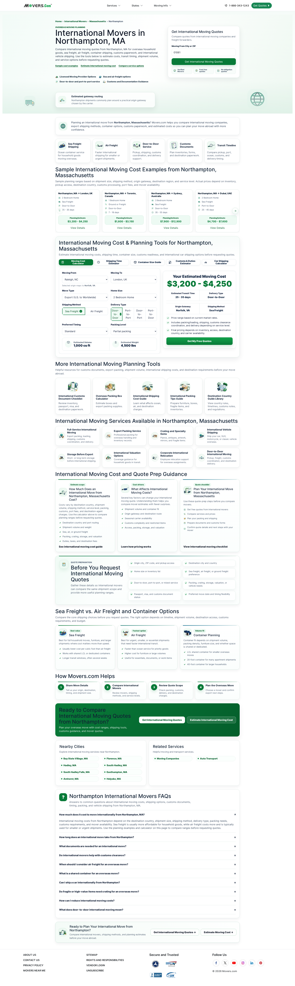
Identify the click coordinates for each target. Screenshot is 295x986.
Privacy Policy (33, 965)
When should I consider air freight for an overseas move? (147, 864)
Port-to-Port (128, 314)
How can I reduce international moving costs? (147, 900)
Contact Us (31, 960)
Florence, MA (114, 758)
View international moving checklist (205, 546)
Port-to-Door (151, 314)
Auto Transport (209, 758)
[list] (147, 211)
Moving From (69, 272)
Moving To (116, 272)
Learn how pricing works (136, 546)
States (135, 5)
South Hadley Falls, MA (76, 772)
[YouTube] (234, 963)
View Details (78, 227)
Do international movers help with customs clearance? (147, 855)
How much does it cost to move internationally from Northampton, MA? (147, 814)
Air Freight (96, 311)
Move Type (68, 290)
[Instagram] (243, 963)
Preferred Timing (71, 324)
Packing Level (118, 324)
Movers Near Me (34, 970)
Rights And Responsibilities (105, 960)
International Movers (75, 21)
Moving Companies (168, 758)
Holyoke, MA (114, 778)
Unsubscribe (95, 970)
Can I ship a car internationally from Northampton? (147, 882)
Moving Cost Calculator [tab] (78, 262)
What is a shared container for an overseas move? (147, 873)
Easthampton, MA (117, 772)
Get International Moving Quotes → (175, 932)
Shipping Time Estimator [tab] (114, 262)
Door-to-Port (139, 314)
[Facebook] (216, 963)
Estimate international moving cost (98, 66)
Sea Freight (71, 311)
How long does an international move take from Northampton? (147, 837)
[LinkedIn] (252, 963)
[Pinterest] (261, 963)
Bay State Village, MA (75, 758)
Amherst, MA (71, 778)
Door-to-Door (115, 314)
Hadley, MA (69, 765)
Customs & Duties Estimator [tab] (185, 262)
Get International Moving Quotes (204, 61)
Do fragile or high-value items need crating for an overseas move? (147, 891)
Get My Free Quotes (199, 341)
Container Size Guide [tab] (149, 262)
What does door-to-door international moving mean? (147, 909)
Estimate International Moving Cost (211, 719)
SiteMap (91, 954)
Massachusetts (97, 21)
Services (112, 5)
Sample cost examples (66, 66)
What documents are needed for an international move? (147, 846)
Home (58, 21)
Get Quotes (260, 5)
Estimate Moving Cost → (218, 932)
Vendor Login (95, 965)
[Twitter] (225, 963)
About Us (29, 954)
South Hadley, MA (117, 765)
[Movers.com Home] (37, 6)
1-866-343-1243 (238, 5)
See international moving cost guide (81, 546)
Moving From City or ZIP (184, 46)
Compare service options (131, 66)
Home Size (116, 290)
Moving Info (161, 5)
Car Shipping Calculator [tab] (221, 262)
